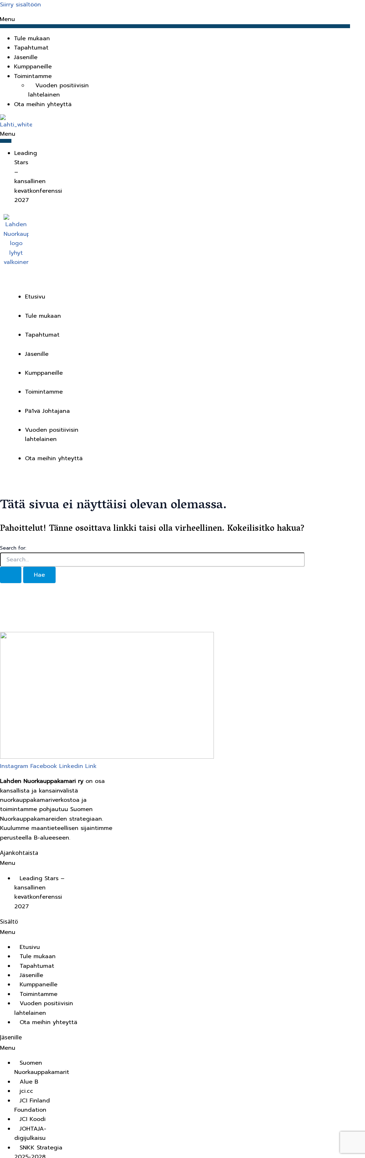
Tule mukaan (32, 38)
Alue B (29, 1081)
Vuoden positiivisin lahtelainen (58, 90)
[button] (182, 76)
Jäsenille (25, 57)
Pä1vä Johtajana (47, 411)
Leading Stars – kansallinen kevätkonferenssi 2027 (38, 176)
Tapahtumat (31, 47)
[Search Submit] (10, 575)
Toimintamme (44, 392)
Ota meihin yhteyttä (43, 104)
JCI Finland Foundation (32, 1105)
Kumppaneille (33, 66)
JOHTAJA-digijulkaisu (30, 1133)
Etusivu (35, 296)
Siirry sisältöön (20, 4)
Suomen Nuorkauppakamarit (41, 1067)
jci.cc (26, 1091)
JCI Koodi (33, 1119)
